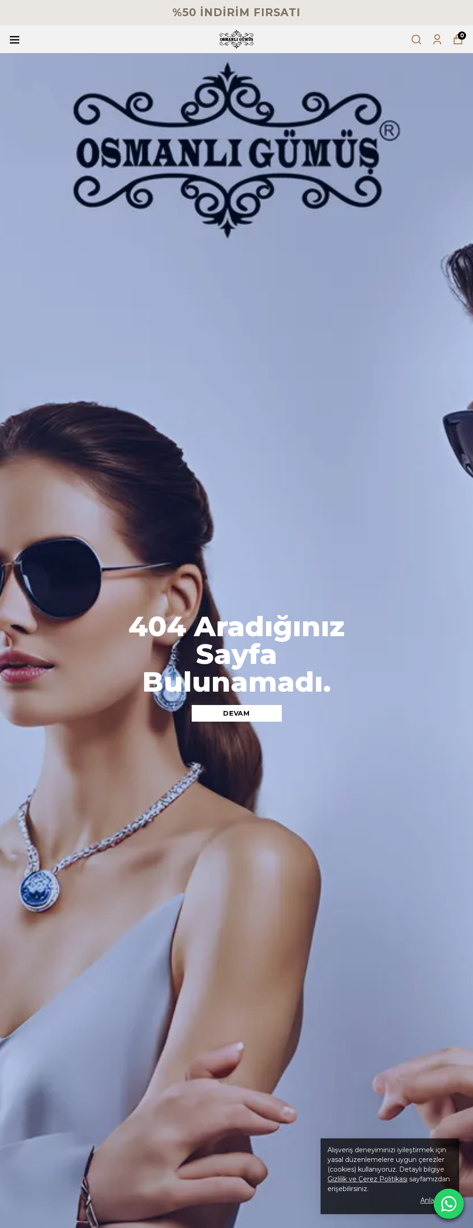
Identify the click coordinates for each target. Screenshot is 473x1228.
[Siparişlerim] (437, 39)
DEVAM (236, 713)
